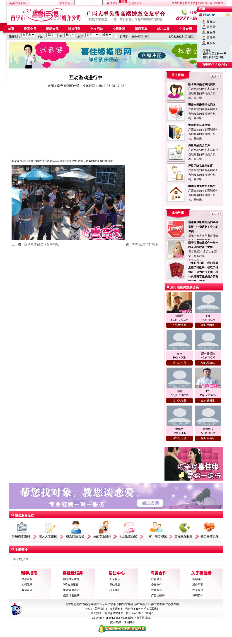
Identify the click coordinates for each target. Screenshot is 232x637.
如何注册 (27, 584)
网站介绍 (197, 579)
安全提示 (114, 579)
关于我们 (100, 608)
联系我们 (114, 590)
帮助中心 (203, 3)
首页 (11, 29)
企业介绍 (185, 29)
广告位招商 (158, 595)
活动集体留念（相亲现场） (43, 244)
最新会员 (52, 29)
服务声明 (197, 584)
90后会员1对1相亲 (145, 244)
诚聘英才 (197, 595)
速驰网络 (129, 622)
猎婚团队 (74, 29)
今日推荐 (119, 29)
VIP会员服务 (70, 584)
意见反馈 (197, 590)
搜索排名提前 (71, 595)
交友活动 (96, 29)
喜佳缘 (108, 613)
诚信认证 (27, 590)
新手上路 (190, 3)
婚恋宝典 (141, 29)
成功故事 (163, 29)
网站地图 (114, 584)
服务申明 (140, 608)
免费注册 (177, 3)
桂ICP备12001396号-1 (140, 613)
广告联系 (156, 579)
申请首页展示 (71, 590)
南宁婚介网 (21, 559)
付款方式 (156, 590)
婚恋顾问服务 (71, 579)
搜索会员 (30, 29)
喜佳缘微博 (216, 3)
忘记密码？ (135, 3)
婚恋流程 (27, 579)
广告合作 (128, 608)
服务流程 (115, 608)
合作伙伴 (156, 584)
